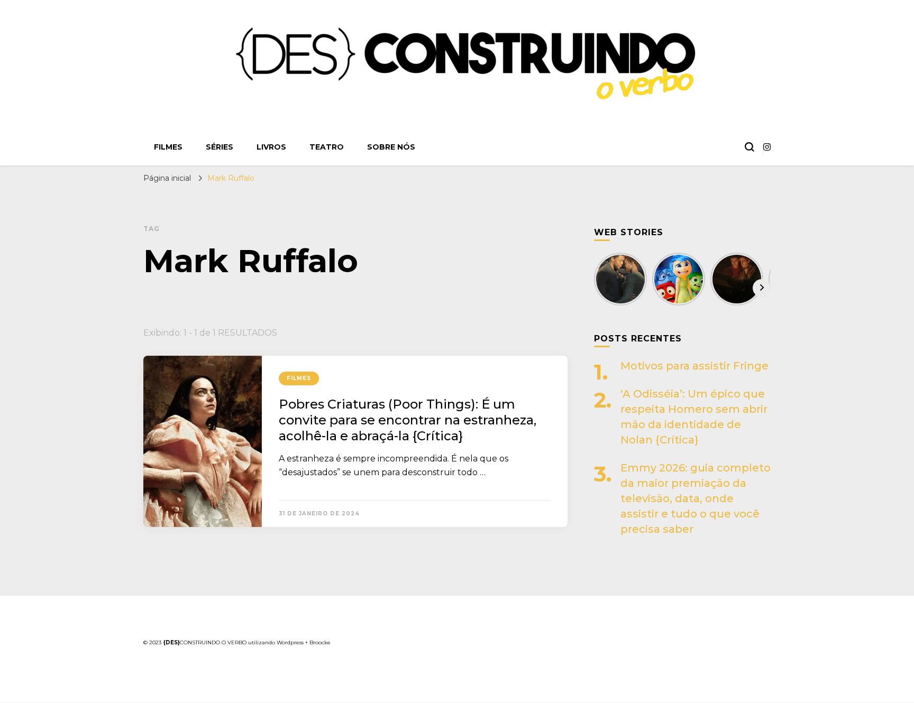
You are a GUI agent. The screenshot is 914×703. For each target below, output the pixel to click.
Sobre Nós (391, 147)
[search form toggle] (749, 147)
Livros (271, 147)
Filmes (168, 147)
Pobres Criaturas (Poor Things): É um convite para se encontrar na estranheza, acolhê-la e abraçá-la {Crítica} (407, 419)
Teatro (326, 147)
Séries (219, 147)
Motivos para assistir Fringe (694, 365)
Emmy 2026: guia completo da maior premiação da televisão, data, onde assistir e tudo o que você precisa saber (695, 498)
